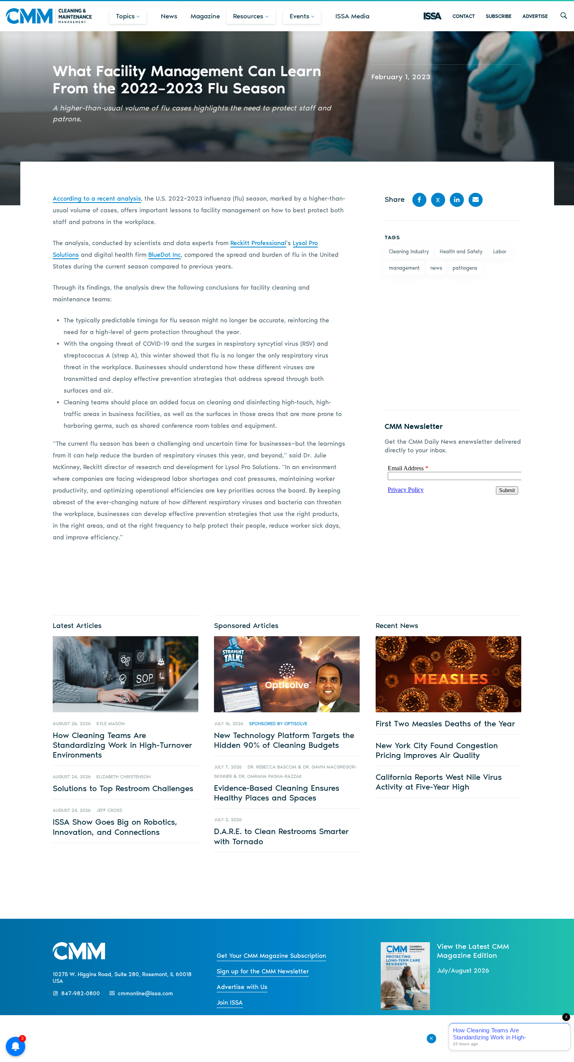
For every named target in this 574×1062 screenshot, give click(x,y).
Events (299, 16)
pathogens (465, 268)
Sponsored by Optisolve (278, 723)
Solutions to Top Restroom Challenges (123, 788)
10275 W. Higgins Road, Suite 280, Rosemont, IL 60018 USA (122, 977)
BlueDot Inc (164, 254)
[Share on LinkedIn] (457, 200)
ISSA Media (352, 16)
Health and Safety (461, 251)
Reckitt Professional (258, 243)
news (436, 268)
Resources (248, 16)
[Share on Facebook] (419, 200)
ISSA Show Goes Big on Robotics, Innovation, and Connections (115, 826)
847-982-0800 (80, 993)
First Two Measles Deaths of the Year (445, 723)
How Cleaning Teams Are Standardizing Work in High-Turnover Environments (122, 745)
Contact (464, 16)
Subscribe (499, 16)
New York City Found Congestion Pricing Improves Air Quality (437, 750)
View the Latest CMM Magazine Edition (473, 951)
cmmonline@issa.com (145, 993)
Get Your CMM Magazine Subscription (271, 955)
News (169, 16)
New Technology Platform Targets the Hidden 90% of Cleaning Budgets (284, 740)
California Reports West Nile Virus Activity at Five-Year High (439, 782)
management (404, 268)
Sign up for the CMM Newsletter (263, 971)
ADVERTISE (535, 16)
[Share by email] (476, 200)
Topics (125, 16)
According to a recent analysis (97, 198)
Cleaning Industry (409, 251)
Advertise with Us (242, 987)
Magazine (205, 16)
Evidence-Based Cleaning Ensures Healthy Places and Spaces (276, 792)
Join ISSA (230, 1002)
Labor (499, 251)
